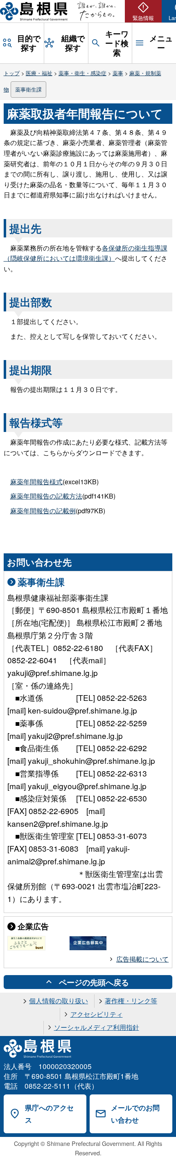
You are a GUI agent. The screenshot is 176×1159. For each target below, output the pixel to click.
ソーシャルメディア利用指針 (96, 1027)
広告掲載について (142, 959)
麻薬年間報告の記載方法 (46, 496)
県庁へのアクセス (49, 1114)
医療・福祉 (39, 73)
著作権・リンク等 (131, 1000)
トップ (12, 73)
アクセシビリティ (96, 1014)
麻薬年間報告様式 (36, 481)
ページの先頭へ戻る (94, 982)
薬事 (118, 73)
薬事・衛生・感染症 (82, 73)
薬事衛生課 (28, 89)
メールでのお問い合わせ (135, 1114)
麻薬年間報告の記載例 (43, 510)
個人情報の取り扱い (58, 1000)
